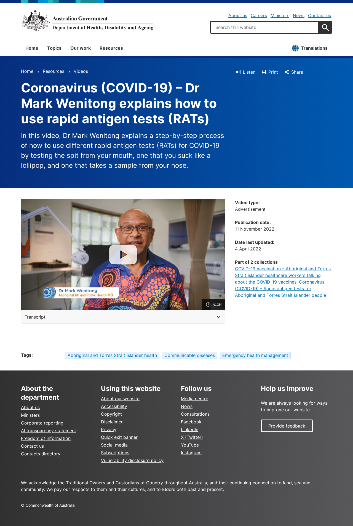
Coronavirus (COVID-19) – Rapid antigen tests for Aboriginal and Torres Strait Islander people (280, 288)
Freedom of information (46, 438)
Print (273, 72)
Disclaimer (112, 421)
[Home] (87, 20)
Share (297, 72)
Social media (114, 445)
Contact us (319, 15)
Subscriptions (115, 452)
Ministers (280, 15)
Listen (249, 72)
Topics (54, 48)
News (298, 15)
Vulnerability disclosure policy (132, 460)
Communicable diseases (189, 355)
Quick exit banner (119, 437)
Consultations (195, 414)
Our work (80, 48)
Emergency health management (255, 355)
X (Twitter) (192, 437)
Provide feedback (286, 426)
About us (237, 15)
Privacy (108, 429)
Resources (111, 48)
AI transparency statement (48, 430)
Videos (81, 71)
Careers (259, 15)
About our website (120, 398)
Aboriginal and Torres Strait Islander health (112, 355)
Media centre (194, 398)
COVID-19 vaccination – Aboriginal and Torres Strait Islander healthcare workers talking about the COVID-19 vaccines (283, 275)
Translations (314, 48)
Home (31, 48)
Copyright (111, 414)
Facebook (191, 421)
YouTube (190, 445)
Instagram (191, 452)
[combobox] (264, 27)
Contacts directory (40, 453)
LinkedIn (189, 429)
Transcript (35, 317)
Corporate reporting (42, 423)
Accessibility (114, 406)
